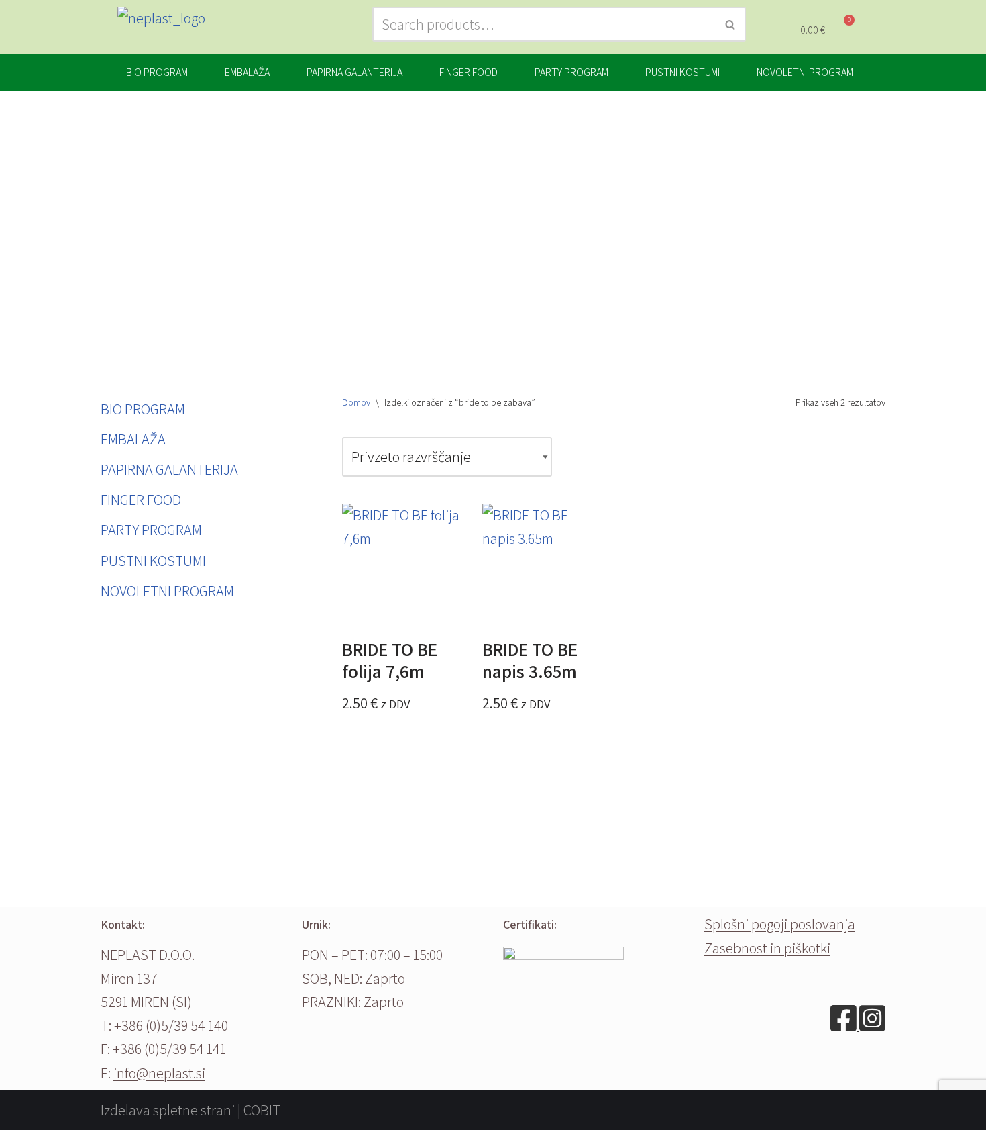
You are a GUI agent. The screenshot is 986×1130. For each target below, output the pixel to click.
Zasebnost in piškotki (767, 948)
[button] (160, 72)
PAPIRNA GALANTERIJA (354, 72)
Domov (356, 402)
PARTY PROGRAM (571, 72)
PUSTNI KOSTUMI (682, 72)
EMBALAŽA (247, 72)
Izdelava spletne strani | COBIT (190, 1109)
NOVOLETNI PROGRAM (805, 72)
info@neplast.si (159, 1073)
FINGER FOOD (468, 72)
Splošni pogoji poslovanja (779, 923)
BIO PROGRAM (157, 72)
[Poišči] (731, 24)
